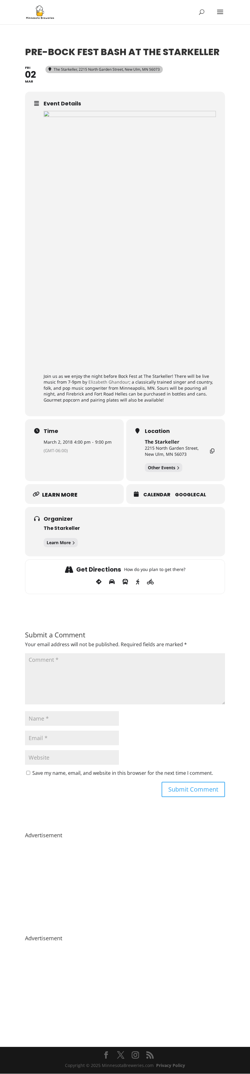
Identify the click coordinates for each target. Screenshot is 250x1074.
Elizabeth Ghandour (108, 382)
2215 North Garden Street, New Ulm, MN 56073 (172, 451)
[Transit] (125, 582)
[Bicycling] (150, 582)
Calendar (156, 495)
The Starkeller (162, 441)
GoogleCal (190, 495)
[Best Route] (99, 582)
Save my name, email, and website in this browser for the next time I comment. (122, 773)
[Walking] (137, 582)
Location (157, 431)
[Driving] (112, 582)
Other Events (161, 467)
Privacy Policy (170, 1065)
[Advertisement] (125, 883)
